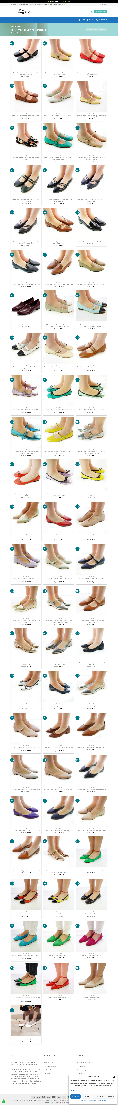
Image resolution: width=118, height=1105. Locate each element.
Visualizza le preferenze (104, 1096)
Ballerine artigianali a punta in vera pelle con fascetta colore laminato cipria (59, 871)
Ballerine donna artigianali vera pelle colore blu (26, 284)
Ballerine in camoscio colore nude (91, 997)
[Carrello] (92, 12)
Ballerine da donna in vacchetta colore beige (26, 1040)
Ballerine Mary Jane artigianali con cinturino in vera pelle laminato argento (91, 452)
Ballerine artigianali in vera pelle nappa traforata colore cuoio (59, 748)
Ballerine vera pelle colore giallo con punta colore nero (58, 913)
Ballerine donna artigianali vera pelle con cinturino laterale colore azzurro (58, 158)
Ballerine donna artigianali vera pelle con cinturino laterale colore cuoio (26, 116)
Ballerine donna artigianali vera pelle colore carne (58, 789)
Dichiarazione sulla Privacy (94, 1100)
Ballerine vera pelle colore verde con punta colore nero (26, 998)
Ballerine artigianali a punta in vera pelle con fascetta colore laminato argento (59, 621)
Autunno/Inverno (17, 20)
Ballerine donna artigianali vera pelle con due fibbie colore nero (59, 200)
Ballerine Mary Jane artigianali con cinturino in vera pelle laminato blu (26, 452)
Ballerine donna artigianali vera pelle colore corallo (58, 536)
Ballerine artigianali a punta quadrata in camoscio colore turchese (26, 956)
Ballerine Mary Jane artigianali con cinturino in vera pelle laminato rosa (26, 410)
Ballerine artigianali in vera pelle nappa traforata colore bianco (26, 705)
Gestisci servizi (75, 1090)
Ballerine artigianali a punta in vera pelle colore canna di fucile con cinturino (58, 663)
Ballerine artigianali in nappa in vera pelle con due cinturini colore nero (26, 200)
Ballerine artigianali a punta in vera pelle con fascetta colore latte (59, 579)
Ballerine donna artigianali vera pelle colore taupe (91, 284)
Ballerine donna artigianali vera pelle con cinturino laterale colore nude (91, 158)
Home (13, 30)
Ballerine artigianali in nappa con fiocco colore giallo (91, 494)
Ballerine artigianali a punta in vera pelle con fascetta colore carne (26, 748)
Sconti (42, 20)
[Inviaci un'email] (15, 4)
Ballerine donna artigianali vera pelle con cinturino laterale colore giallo (91, 116)
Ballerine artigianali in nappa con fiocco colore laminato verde (91, 410)
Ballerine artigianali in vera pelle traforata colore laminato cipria (26, 663)
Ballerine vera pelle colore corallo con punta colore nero (26, 913)
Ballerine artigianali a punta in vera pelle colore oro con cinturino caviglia (26, 621)
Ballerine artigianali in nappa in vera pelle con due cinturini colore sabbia (58, 367)
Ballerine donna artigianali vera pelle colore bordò (26, 324)
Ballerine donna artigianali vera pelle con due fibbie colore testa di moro (26, 242)
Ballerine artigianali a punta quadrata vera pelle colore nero (91, 913)
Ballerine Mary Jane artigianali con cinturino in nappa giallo (58, 452)
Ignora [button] (69, 1)
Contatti (66, 20)
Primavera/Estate (31, 20)
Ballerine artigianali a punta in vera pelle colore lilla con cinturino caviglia (26, 579)
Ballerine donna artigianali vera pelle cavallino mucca (26, 158)
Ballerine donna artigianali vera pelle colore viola (26, 830)
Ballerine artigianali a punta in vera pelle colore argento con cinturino (91, 705)
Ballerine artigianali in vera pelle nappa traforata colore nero (91, 663)
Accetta (75, 1096)
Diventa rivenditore (54, 20)
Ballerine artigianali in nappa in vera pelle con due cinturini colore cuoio (91, 367)
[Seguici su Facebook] (11, 4)
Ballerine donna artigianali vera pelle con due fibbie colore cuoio (59, 242)
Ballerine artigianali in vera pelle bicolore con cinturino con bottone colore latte (26, 367)
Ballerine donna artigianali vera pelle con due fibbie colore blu (91, 200)
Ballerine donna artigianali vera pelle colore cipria (26, 789)
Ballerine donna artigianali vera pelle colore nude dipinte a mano (26, 536)
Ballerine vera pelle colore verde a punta (91, 871)
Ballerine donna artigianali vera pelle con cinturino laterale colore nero (26, 73)
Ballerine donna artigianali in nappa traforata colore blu (59, 705)
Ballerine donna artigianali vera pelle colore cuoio (58, 284)
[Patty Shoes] (24, 11)
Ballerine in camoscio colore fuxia (91, 955)
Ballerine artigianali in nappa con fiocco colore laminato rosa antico (58, 494)
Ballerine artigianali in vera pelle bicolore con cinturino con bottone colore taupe (59, 325)
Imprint (104, 1100)
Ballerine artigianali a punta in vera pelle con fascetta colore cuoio (91, 621)
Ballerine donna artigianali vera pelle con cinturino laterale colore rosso (91, 73)
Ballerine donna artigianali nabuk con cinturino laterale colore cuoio (58, 73)
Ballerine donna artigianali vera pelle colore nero (91, 242)
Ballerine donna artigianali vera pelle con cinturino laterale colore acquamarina (58, 116)
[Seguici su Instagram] (13, 4)
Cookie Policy (83, 1100)
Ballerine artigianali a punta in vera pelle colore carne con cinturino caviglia (91, 536)
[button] (114, 1077)
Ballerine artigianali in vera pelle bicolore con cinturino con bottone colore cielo (92, 325)
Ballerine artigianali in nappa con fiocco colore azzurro (58, 410)
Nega (87, 1096)
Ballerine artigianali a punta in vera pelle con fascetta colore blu (91, 579)
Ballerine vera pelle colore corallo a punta (59, 997)
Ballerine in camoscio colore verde (59, 955)
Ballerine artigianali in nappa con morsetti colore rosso (26, 494)
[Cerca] (88, 11)
